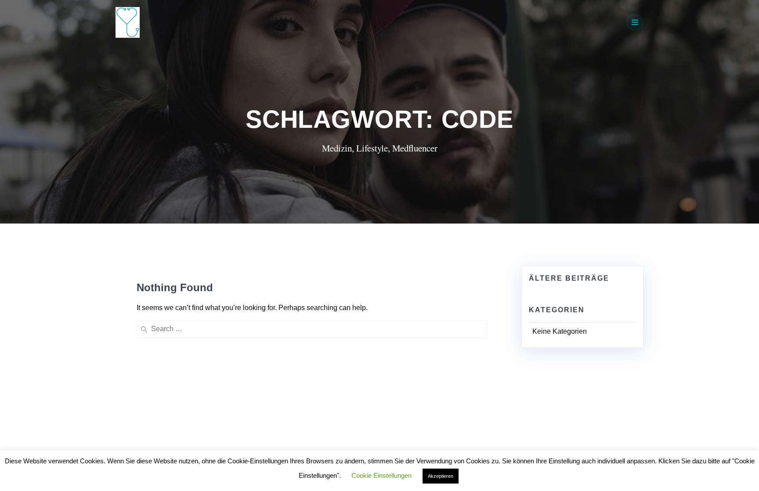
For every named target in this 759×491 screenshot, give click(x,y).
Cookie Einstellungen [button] (381, 475)
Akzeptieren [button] (440, 476)
